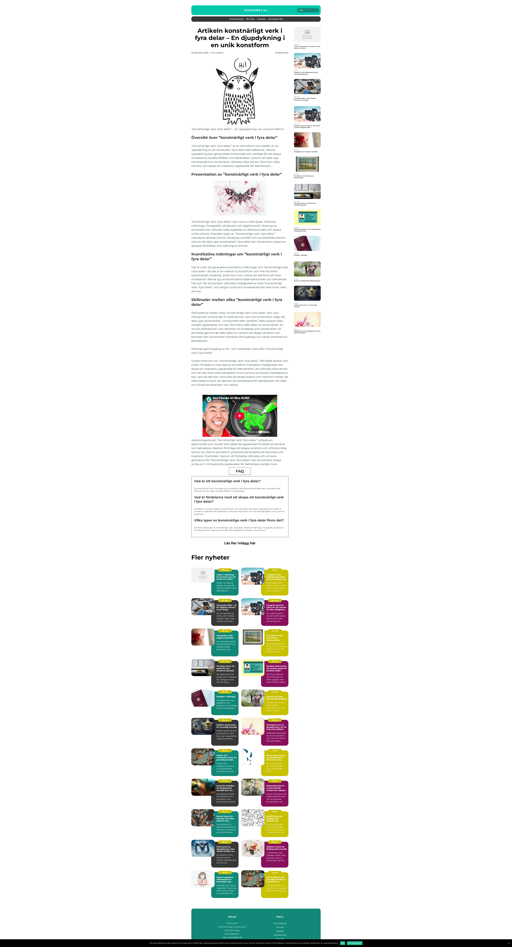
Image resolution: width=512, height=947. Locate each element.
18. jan (225, 720)
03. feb (275, 661)
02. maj (274, 600)
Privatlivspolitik (354, 943)
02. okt (225, 631)
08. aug (225, 570)
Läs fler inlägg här (240, 543)
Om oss (250, 19)
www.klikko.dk (235, 937)
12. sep (275, 692)
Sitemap (280, 939)
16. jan (225, 811)
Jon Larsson (217, 52)
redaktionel (281, 52)
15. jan (275, 842)
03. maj (224, 600)
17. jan (275, 750)
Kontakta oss (275, 19)
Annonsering (236, 19)
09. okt (225, 692)
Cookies (261, 19)
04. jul (275, 631)
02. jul (275, 570)
